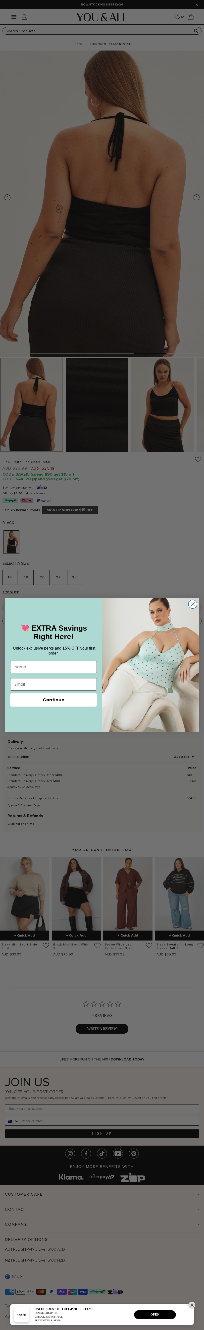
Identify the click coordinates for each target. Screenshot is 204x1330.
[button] (191, 1305)
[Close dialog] (192, 604)
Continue (53, 700)
